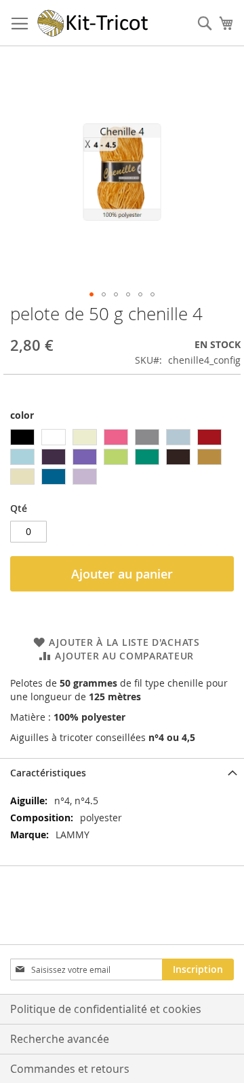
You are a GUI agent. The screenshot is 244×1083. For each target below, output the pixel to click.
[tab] (122, 772)
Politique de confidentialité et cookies (105, 1008)
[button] (91, 294)
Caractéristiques (48, 772)
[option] (22, 437)
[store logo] (93, 23)
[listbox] (122, 458)
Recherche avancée (59, 1038)
